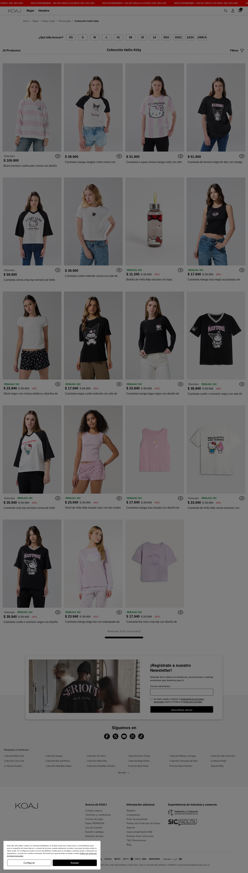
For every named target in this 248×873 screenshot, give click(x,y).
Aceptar (75, 862)
